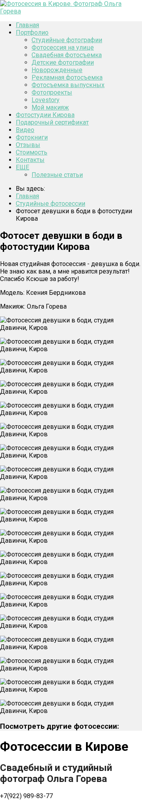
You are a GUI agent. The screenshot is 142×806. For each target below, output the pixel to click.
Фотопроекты (52, 92)
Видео (25, 130)
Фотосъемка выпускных (68, 85)
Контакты (30, 160)
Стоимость (31, 152)
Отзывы (28, 145)
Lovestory (46, 100)
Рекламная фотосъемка (67, 77)
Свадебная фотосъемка (67, 55)
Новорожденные (57, 70)
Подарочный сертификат (52, 122)
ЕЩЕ (22, 167)
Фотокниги (32, 137)
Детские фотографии (63, 62)
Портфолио (32, 32)
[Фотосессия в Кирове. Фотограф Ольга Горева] (71, 11)
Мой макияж (50, 107)
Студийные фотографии (67, 40)
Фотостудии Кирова (45, 115)
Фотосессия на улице (63, 47)
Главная (27, 25)
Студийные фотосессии (50, 203)
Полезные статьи (57, 175)
